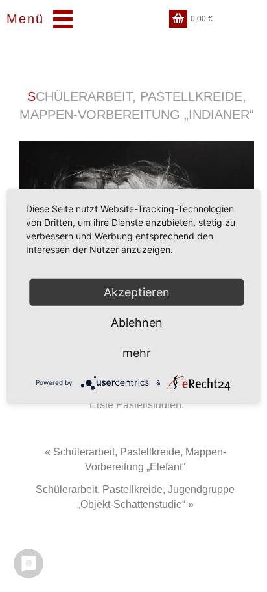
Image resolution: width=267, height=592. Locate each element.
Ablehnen (137, 322)
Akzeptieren (137, 291)
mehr (136, 352)
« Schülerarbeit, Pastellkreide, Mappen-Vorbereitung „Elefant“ (135, 459)
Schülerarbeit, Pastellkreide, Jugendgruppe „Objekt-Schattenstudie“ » (135, 497)
